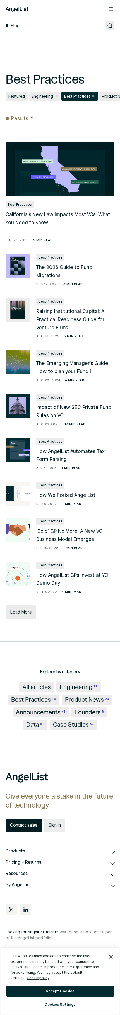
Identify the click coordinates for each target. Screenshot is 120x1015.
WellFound (68, 932)
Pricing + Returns (23, 862)
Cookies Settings (59, 1004)
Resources (17, 873)
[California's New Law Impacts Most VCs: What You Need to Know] (60, 169)
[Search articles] (109, 25)
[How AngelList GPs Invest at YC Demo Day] (18, 574)
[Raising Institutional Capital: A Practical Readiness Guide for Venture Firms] (18, 310)
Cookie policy (38, 978)
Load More (21, 612)
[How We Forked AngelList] (18, 494)
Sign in (55, 825)
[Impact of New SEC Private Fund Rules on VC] (18, 406)
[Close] (111, 957)
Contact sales (23, 825)
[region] (60, 981)
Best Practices (20, 204)
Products (15, 851)
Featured (16, 96)
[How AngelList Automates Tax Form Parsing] (18, 450)
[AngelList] (17, 9)
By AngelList (18, 885)
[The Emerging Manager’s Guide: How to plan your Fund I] (18, 362)
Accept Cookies (60, 991)
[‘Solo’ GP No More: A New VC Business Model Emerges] (18, 530)
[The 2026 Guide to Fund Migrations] (18, 266)
